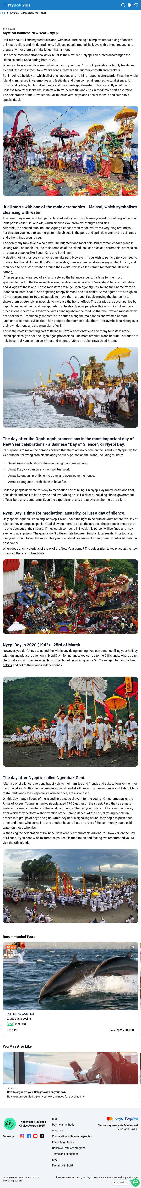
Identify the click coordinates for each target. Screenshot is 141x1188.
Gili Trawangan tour (107, 660)
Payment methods (63, 1124)
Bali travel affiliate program (68, 1148)
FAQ (54, 1159)
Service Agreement (13, 1180)
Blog (55, 1118)
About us (57, 1130)
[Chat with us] (135, 1182)
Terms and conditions (65, 1153)
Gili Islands (21, 842)
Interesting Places (63, 1142)
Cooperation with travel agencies (72, 1136)
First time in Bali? (62, 1165)
